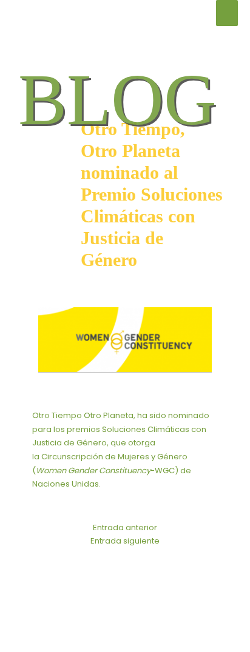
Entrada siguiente (125, 541)
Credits (194, 604)
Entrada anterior (125, 527)
